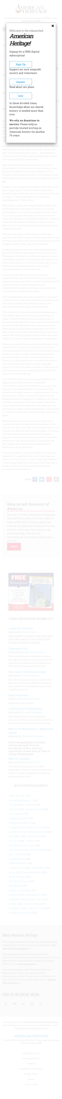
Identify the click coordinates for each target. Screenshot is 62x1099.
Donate (20, 81)
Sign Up (20, 64)
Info (20, 95)
